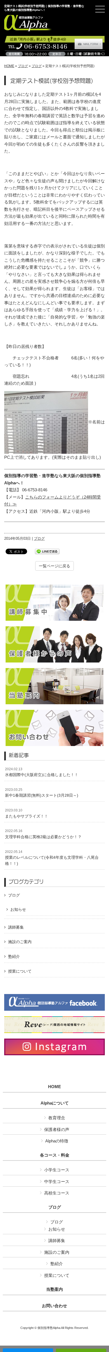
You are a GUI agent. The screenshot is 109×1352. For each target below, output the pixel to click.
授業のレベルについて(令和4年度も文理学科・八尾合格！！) (52, 858)
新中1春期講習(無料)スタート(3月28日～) (41, 793)
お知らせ (18, 909)
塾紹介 (14, 956)
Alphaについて (55, 1103)
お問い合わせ (54, 1306)
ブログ (23, 66)
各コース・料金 (54, 1155)
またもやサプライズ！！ (26, 813)
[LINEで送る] (47, 551)
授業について (20, 971)
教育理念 (56, 1117)
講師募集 (16, 927)
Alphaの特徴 (56, 1140)
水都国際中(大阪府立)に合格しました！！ (41, 772)
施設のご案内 (20, 941)
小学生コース (56, 1169)
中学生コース (56, 1181)
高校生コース (56, 1193)
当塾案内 (54, 1289)
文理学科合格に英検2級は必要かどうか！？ (43, 834)
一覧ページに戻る (54, 566)
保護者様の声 (56, 1129)
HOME (9, 66)
